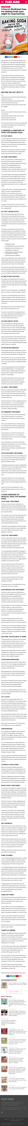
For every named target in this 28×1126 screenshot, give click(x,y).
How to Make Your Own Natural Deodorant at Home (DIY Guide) (18, 983)
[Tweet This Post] (9, 56)
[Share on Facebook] (6, 56)
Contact (13, 1119)
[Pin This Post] (15, 56)
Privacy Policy (20, 1119)
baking (12, 973)
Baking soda (18, 973)
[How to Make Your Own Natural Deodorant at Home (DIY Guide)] (4, 985)
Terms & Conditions (15, 1120)
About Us (6, 1119)
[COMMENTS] (21, 56)
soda (23, 973)
